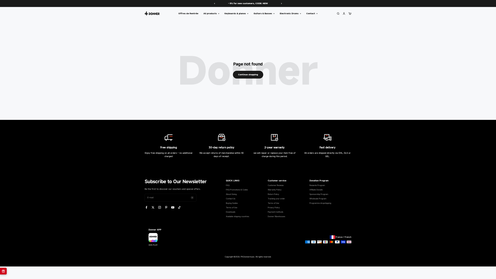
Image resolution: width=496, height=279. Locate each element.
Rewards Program (317, 185)
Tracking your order (276, 198)
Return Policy (273, 194)
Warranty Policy (274, 189)
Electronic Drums (289, 13)
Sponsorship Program (318, 194)
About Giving (231, 194)
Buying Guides (232, 203)
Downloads (230, 212)
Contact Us (230, 198)
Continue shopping (248, 74)
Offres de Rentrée (188, 13)
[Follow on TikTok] (179, 207)
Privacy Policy (274, 207)
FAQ (228, 185)
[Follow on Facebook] (146, 207)
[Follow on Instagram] (159, 207)
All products (210, 13)
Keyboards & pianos (235, 13)
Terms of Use (231, 207)
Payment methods (275, 212)
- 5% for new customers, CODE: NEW (248, 3)
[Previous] (214, 3)
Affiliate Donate (316, 189)
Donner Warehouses (276, 216)
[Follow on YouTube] (173, 207)
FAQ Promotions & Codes (237, 189)
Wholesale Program (317, 198)
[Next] (281, 3)
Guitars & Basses (263, 13)
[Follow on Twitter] (153, 207)
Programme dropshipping (320, 203)
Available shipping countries (237, 216)
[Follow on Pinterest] (166, 207)
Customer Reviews (276, 185)
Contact (310, 13)
